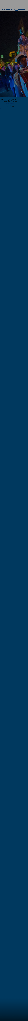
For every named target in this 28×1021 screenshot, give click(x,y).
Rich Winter (10, 103)
